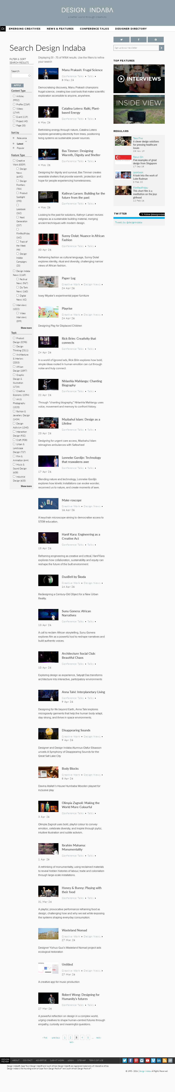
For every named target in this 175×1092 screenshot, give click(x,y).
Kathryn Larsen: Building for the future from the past (83, 195)
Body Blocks (70, 768)
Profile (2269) (23, 104)
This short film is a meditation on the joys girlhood (145, 194)
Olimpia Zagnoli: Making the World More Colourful (81, 805)
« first (44, 1037)
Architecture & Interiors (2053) (20, 358)
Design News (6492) (21, 172)
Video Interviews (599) (21, 317)
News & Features (60, 28)
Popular (20, 148)
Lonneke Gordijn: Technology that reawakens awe (81, 459)
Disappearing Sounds (76, 730)
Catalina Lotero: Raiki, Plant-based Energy (81, 110)
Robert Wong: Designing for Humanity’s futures (81, 996)
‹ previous (55, 1037)
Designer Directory (131, 28)
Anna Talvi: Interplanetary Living (83, 692)
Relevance (22, 138)
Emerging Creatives (25, 28)
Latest (20, 143)
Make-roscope (72, 500)
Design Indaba (145, 1071)
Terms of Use (96, 1060)
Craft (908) (21, 439)
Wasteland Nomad (74, 930)
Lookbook (138, 172)
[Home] (87, 11)
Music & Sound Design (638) (19, 468)
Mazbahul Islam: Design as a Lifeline (81, 421)
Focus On (138, 156)
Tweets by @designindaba (128, 222)
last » (72, 1042)
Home (3, 28)
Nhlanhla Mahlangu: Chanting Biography (82, 383)
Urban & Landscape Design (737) (19, 448)
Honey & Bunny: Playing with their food (82, 890)
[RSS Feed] (165, 1060)
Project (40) (22, 121)
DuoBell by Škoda (74, 576)
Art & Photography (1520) (19, 403)
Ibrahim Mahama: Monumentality (74, 847)
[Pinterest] (136, 1060)
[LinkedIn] (159, 1060)
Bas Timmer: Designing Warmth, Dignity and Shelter (81, 153)
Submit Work (57, 1060)
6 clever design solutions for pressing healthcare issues (146, 145)
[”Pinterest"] (156, 39)
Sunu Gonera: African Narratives (76, 613)
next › (98, 1037)
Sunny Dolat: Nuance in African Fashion (83, 237)
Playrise (67, 308)
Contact (27, 1060)
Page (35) (21, 125)
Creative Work (71, 284)
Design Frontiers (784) (21, 184)
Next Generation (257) (21, 221)
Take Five (138, 138)
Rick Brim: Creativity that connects (79, 340)
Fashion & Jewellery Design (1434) (21, 415)
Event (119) (22, 116)
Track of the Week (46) (21, 245)
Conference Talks (94, 28)
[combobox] (21, 75)
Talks (91, 76)
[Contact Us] (170, 1060)
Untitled (67, 964)
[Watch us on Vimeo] (153, 1060)
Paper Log (68, 278)
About (15, 1060)
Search (15, 71)
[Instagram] (142, 1060)
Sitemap (81, 1060)
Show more (26, 327)
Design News (92, 284)
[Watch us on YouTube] (147, 1060)
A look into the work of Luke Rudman (145, 177)
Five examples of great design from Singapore (145, 161)
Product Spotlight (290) (21, 197)
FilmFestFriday (140, 187)
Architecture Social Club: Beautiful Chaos (79, 655)
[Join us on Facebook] (139, 39)
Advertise (41, 1060)
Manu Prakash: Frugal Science (82, 70)
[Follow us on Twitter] (121, 39)
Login (71, 1060)
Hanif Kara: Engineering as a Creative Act (81, 536)
